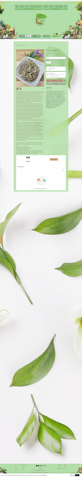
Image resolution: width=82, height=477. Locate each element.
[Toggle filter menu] (63, 170)
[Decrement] (47, 62)
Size (47, 55)
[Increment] (50, 62)
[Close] (80, 475)
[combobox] (56, 58)
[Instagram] (45, 465)
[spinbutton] (49, 62)
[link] (49, 87)
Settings (72, 475)
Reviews (1, 240)
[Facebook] (43, 465)
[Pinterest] (40, 465)
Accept (77, 475)
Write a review (54, 159)
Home (17, 45)
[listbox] (55, 36)
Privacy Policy (44, 475)
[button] (55, 34)
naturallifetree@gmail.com (40, 470)
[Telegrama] (36, 465)
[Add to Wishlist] (64, 80)
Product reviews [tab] (20, 166)
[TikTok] (42, 465)
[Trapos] (38, 465)
